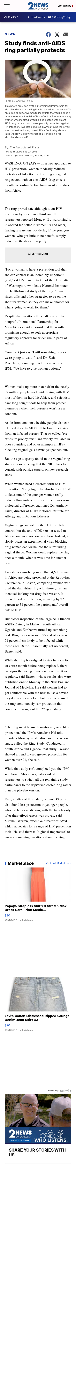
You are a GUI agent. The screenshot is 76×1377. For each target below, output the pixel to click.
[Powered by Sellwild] (65, 1090)
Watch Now (65, 6)
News (10, 34)
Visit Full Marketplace (58, 863)
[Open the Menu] (6, 6)
